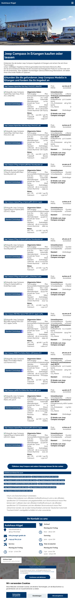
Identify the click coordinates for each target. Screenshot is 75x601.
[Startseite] (9, 2)
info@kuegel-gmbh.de (17, 535)
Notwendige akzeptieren (16, 595)
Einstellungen (37, 596)
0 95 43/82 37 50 (15, 539)
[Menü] (72, 3)
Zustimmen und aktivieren (37, 577)
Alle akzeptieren (57, 596)
